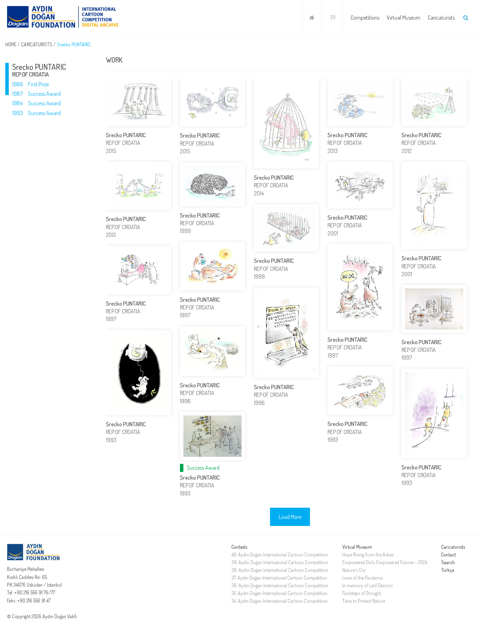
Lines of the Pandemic (362, 578)
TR (332, 17)
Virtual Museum (403, 17)
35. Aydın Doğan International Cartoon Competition (279, 593)
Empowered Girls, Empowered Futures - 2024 (384, 562)
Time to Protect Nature (363, 601)
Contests (239, 547)
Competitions (365, 17)
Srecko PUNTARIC (74, 44)
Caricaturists (441, 17)
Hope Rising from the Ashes (367, 555)
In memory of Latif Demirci (367, 585)
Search (448, 562)
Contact (448, 555)
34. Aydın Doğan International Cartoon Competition (279, 601)
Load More (290, 516)
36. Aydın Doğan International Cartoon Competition (279, 585)
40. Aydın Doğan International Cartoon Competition (279, 555)
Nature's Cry (353, 570)
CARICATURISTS (36, 44)
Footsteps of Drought (361, 593)
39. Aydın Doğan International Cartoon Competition (279, 562)
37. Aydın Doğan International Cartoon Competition (279, 578)
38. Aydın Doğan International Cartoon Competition (279, 570)
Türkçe (447, 570)
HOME (10, 44)
